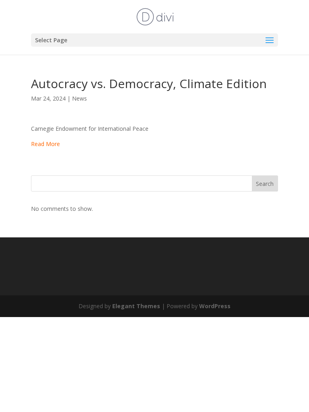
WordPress (215, 306)
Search (265, 183)
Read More (45, 144)
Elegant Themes (136, 306)
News (79, 98)
